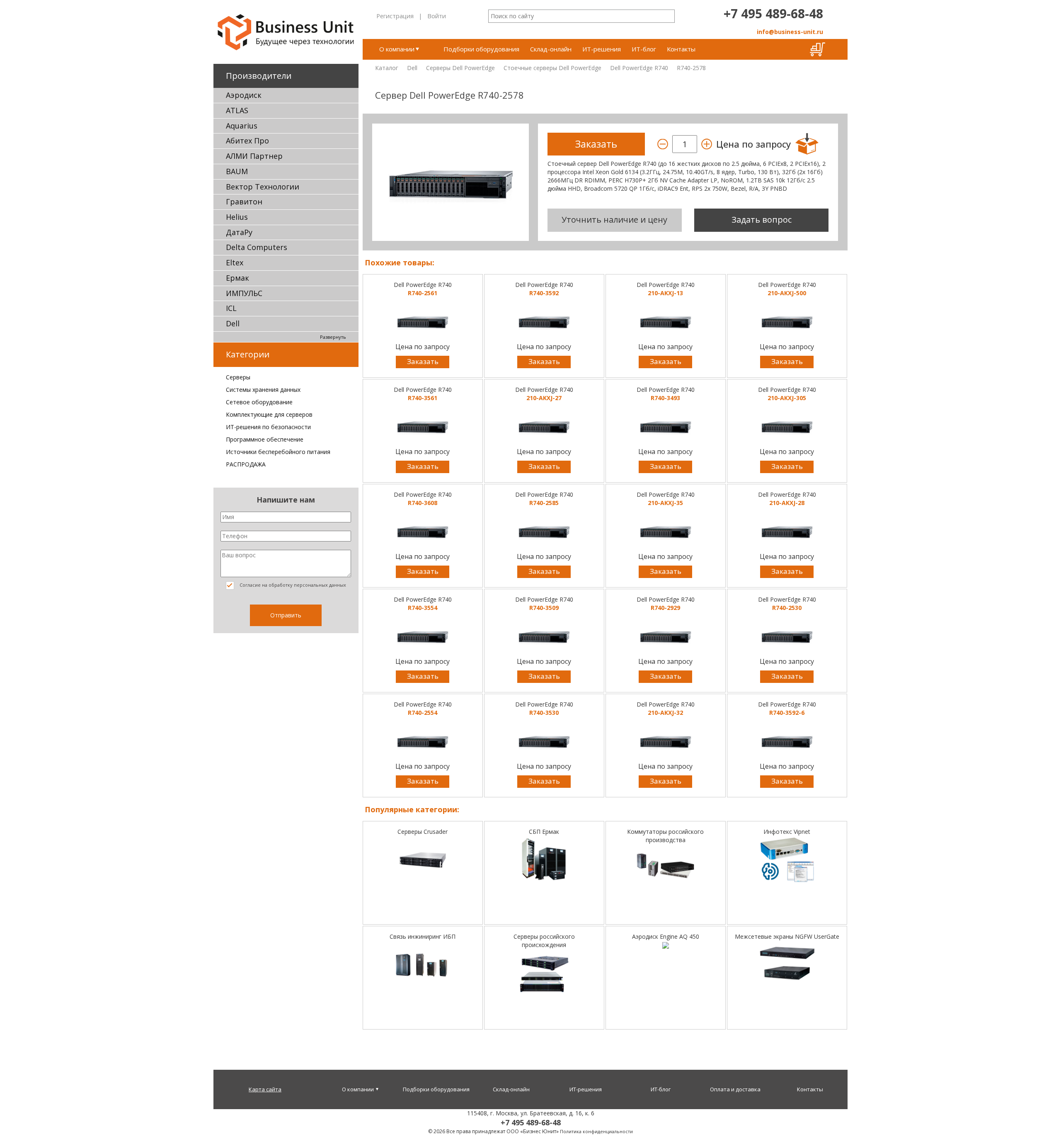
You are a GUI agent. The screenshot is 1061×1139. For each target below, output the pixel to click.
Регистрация (395, 16)
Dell (233, 323)
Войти (436, 16)
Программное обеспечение (264, 439)
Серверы (238, 377)
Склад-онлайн (551, 49)
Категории (247, 354)
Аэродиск (244, 95)
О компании (396, 49)
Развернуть (333, 337)
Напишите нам (286, 500)
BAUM (237, 171)
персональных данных (320, 585)
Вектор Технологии (262, 187)
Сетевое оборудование (259, 402)
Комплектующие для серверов (269, 414)
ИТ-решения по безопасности (268, 427)
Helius (237, 217)
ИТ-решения (601, 49)
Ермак (237, 278)
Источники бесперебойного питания (278, 452)
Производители (258, 75)
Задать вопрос (762, 219)
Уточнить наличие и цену (614, 219)
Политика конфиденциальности (596, 1131)
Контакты (681, 49)
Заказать (422, 361)
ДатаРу (239, 232)
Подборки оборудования (481, 49)
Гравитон (244, 201)
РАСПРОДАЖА (246, 464)
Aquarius (241, 126)
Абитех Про (247, 141)
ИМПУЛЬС (244, 293)
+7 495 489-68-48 (773, 13)
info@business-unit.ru (790, 32)
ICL (231, 308)
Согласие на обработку (292, 585)
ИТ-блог (644, 49)
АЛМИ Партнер (254, 156)
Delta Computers (256, 247)
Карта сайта (265, 1089)
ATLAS (237, 110)
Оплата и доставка (735, 1089)
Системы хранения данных (263, 389)
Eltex (234, 262)
